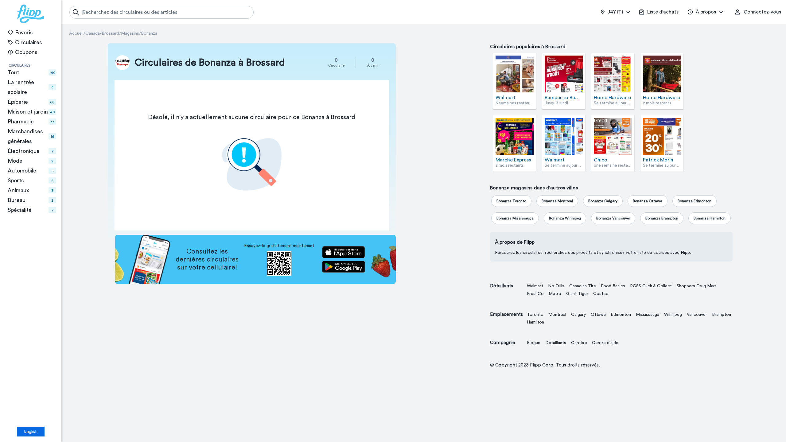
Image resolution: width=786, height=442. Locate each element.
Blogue (533, 343)
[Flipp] (31, 14)
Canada (92, 33)
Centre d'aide (605, 343)
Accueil (76, 33)
